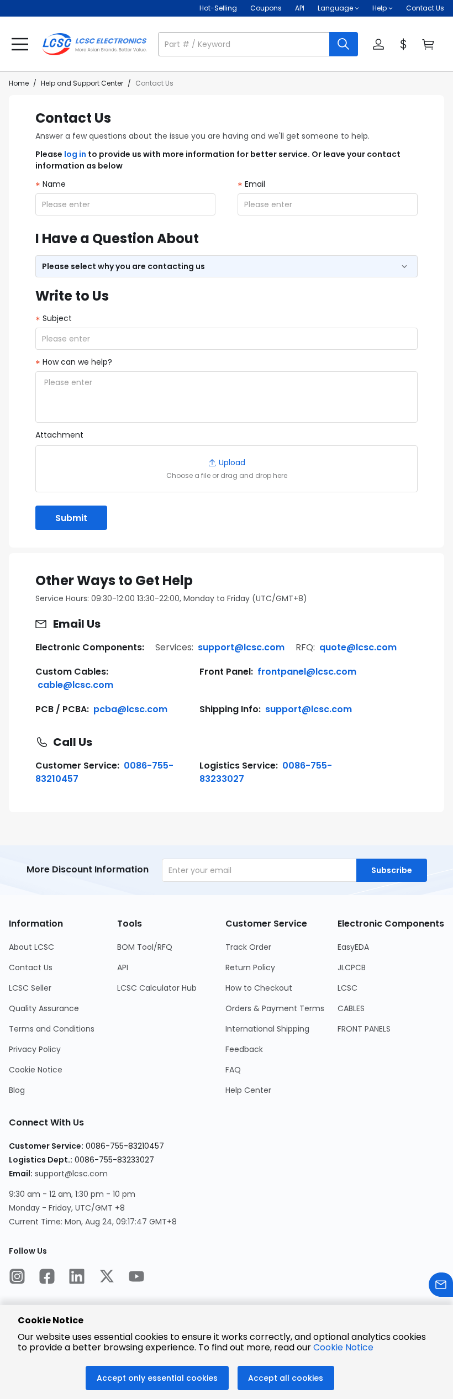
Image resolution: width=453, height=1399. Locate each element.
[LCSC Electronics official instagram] (17, 1277)
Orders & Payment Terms (274, 1008)
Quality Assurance (44, 1008)
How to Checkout (258, 987)
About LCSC (31, 947)
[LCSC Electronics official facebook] (47, 1277)
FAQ (233, 1069)
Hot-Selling (218, 8)
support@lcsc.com (241, 647)
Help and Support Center (82, 83)
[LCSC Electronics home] (94, 44)
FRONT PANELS (364, 1028)
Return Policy (250, 967)
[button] (258, 44)
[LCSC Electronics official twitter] (106, 1277)
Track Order (248, 947)
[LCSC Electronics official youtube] (136, 1277)
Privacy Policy (35, 1049)
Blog (17, 1090)
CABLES (351, 1008)
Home (19, 83)
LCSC (347, 987)
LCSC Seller (30, 987)
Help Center (248, 1090)
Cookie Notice (35, 1069)
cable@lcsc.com (75, 685)
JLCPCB (352, 967)
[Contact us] (441, 1286)
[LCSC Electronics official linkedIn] (77, 1277)
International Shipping (267, 1028)
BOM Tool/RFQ (144, 947)
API (299, 8)
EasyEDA (353, 947)
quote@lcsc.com (358, 647)
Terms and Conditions (51, 1028)
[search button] (343, 44)
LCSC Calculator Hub (157, 987)
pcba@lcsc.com (130, 709)
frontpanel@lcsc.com (306, 671)
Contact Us (425, 8)
